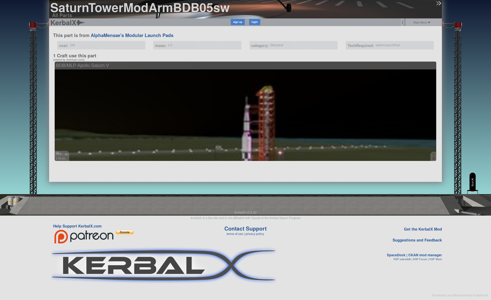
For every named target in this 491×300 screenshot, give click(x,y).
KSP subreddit (402, 259)
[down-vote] (434, 159)
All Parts (62, 15)
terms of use (235, 234)
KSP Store (435, 259)
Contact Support (245, 228)
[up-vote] (434, 155)
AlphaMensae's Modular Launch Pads (132, 35)
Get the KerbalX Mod (423, 229)
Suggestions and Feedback (417, 240)
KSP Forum (420, 259)
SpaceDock (396, 254)
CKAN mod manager (425, 254)
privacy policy (255, 234)
